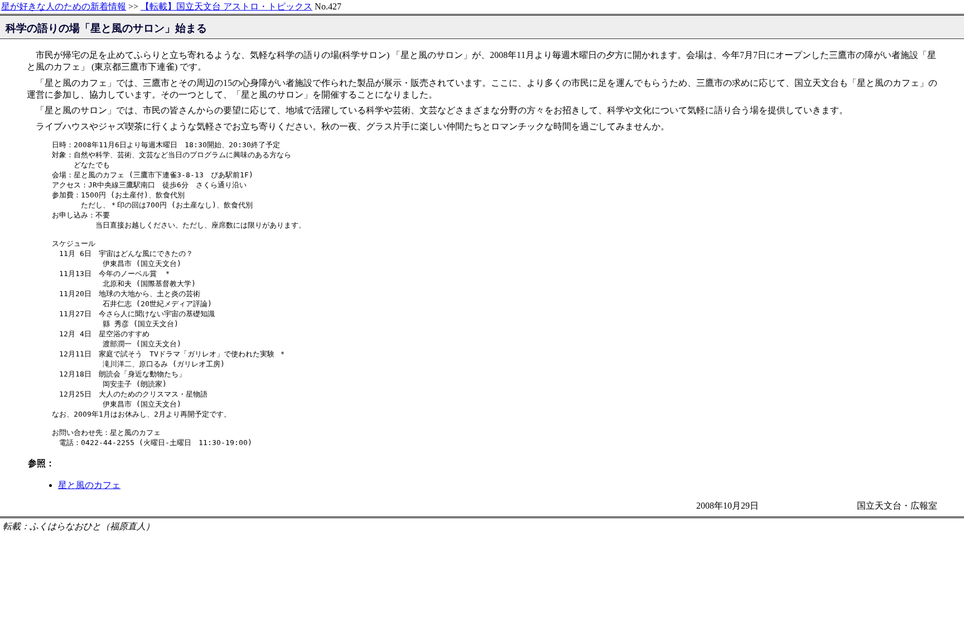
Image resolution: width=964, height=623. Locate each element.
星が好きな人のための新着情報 (63, 6)
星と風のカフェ (89, 485)
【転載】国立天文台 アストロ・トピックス (226, 6)
